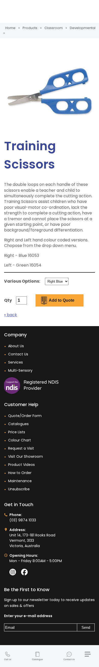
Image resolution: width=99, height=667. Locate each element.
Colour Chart (19, 440)
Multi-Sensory (20, 370)
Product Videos (21, 464)
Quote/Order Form (25, 415)
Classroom (53, 27)
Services (15, 362)
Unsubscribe (19, 489)
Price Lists (16, 432)
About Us (16, 346)
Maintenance (20, 480)
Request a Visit (21, 448)
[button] (90, 656)
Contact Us (69, 656)
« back (10, 315)
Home (10, 27)
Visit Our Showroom (25, 456)
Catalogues (18, 423)
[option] (49, 91)
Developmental (82, 27)
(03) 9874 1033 (7, 656)
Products (30, 27)
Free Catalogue (37, 656)
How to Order (19, 472)
